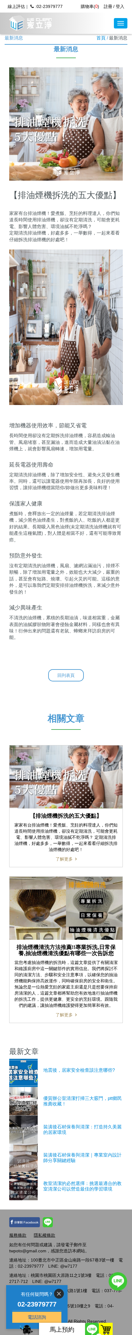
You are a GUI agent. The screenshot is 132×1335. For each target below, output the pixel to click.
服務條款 (17, 1235)
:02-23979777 (49, 6)
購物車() (90, 6)
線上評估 (16, 6)
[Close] (59, 1294)
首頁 (101, 37)
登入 (120, 6)
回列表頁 (66, 675)
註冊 (108, 6)
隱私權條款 (44, 1235)
